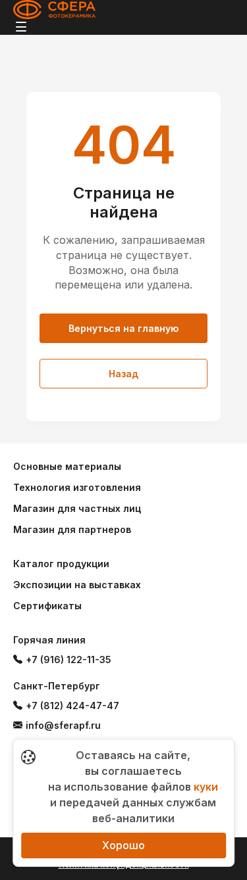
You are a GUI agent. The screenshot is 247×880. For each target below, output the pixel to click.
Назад (123, 373)
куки (206, 786)
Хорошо (123, 845)
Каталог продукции (61, 563)
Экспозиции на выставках (77, 584)
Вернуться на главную (123, 328)
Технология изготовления (77, 487)
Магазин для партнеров (72, 529)
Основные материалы (67, 466)
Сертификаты (47, 605)
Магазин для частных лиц (77, 508)
